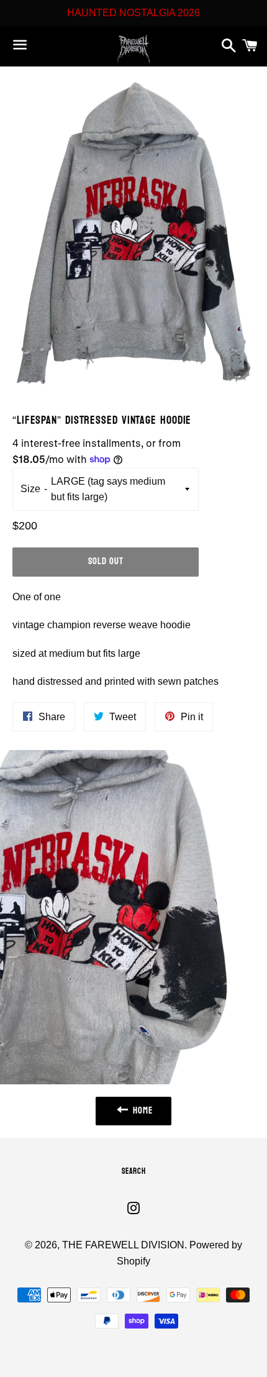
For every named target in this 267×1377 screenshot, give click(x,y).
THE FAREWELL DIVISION (123, 1245)
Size (30, 488)
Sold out (106, 561)
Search (134, 1171)
